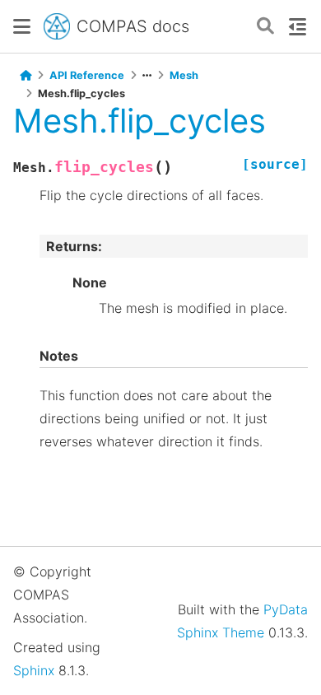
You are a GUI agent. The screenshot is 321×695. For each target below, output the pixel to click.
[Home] (25, 76)
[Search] (265, 26)
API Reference (86, 75)
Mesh (184, 75)
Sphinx (33, 670)
